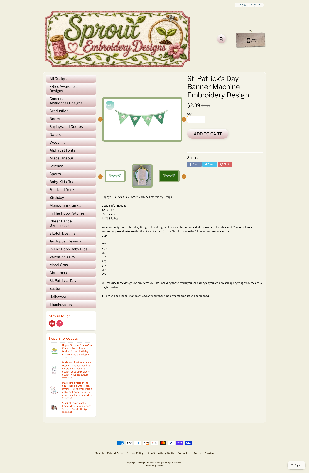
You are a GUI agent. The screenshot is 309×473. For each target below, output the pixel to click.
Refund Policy (115, 453)
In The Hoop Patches (67, 213)
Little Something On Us (160, 453)
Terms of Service (204, 453)
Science (56, 166)
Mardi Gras (59, 265)
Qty (189, 114)
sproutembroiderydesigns (153, 462)
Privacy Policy (135, 453)
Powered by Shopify (154, 465)
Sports (55, 174)
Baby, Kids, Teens (64, 182)
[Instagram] (59, 323)
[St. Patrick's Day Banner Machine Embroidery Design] (115, 176)
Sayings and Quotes (66, 126)
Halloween (58, 296)
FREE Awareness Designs (64, 88)
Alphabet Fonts (62, 150)
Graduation (59, 111)
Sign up (255, 5)
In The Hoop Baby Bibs (68, 249)
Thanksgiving (61, 304)
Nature (55, 134)
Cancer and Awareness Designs (66, 101)
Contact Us (184, 453)
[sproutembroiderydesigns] (117, 39)
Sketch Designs (62, 233)
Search (99, 453)
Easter (55, 288)
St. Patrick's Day (63, 280)
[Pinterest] (52, 323)
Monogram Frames (65, 205)
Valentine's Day (62, 257)
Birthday (57, 197)
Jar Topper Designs (65, 241)
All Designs (59, 78)
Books (55, 119)
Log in (242, 5)
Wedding (57, 142)
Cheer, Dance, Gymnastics (61, 223)
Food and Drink (62, 190)
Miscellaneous (62, 158)
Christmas (58, 273)
